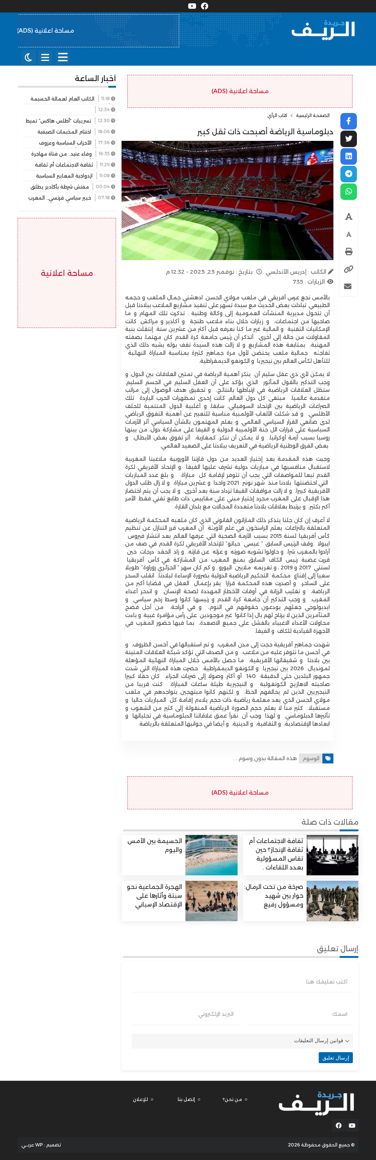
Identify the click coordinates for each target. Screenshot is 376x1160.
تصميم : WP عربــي (41, 1145)
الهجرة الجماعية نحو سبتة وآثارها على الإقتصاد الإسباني (154, 895)
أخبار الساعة (95, 78)
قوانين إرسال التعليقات (318, 1040)
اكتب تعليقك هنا (326, 981)
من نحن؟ (232, 1099)
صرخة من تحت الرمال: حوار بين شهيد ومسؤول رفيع (273, 895)
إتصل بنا (186, 1099)
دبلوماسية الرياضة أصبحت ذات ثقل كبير (265, 131)
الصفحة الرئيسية (313, 115)
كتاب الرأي (277, 115)
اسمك (339, 1014)
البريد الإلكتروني (216, 1014)
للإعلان (140, 1099)
